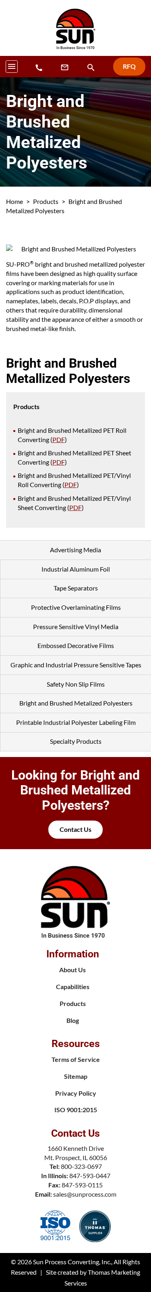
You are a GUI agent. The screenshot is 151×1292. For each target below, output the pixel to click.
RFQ (129, 66)
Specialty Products (75, 741)
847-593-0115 (82, 1185)
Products (45, 201)
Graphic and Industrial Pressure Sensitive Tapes (75, 665)
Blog (72, 1020)
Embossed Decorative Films (75, 645)
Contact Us (75, 829)
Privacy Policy (75, 1093)
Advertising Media (75, 549)
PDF (58, 439)
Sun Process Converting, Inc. (72, 1261)
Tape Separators (76, 588)
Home (14, 201)
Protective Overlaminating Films (76, 607)
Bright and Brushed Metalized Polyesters (75, 703)
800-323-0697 (81, 1166)
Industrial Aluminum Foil (75, 569)
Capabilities (72, 986)
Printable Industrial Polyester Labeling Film (76, 722)
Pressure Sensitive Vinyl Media (75, 626)
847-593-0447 (89, 1175)
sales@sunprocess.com (84, 1194)
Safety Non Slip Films (76, 684)
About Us (72, 969)
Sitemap (75, 1076)
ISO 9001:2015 (75, 1109)
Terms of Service (76, 1059)
